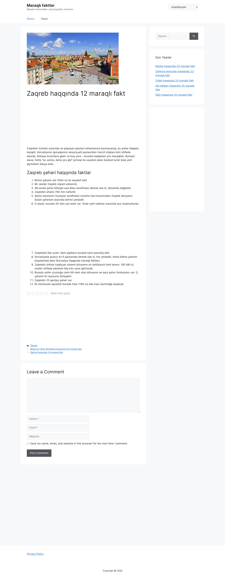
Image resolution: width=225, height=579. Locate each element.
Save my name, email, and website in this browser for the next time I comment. (79, 443)
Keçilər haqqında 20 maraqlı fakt (175, 66)
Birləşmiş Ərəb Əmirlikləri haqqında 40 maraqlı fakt (56, 349)
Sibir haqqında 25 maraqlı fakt (173, 94)
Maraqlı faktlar (40, 5)
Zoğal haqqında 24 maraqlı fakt (174, 80)
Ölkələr (31, 18)
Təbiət (44, 18)
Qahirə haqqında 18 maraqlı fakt (46, 352)
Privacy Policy (35, 553)
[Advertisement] (83, 123)
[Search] (193, 36)
